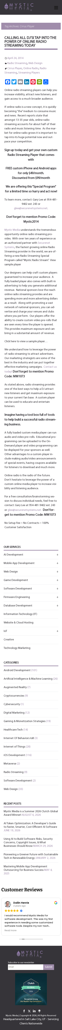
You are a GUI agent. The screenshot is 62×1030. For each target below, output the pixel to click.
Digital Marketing (14, 712)
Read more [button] (11, 930)
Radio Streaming (17, 63)
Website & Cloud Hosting (18, 622)
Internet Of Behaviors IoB (19, 738)
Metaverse (10, 763)
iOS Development (14, 755)
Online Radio (30, 68)
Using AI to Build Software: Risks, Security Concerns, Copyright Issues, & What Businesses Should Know (28, 843)
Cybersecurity (12, 704)
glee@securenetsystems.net (30, 208)
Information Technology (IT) (20, 614)
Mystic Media (12, 230)
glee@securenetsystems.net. (24, 510)
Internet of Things (14, 746)
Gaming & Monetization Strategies (24, 721)
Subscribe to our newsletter (21, 962)
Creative (9, 639)
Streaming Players (29, 72)
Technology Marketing (17, 648)
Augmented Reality (15, 687)
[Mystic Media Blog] (20, 7)
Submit (48, 967)
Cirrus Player (14, 68)
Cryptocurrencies (14, 696)
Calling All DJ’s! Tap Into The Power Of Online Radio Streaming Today (30, 42)
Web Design (35, 63)
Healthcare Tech (13, 729)
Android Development (17, 670)
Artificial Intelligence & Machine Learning (28, 679)
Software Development (18, 780)
